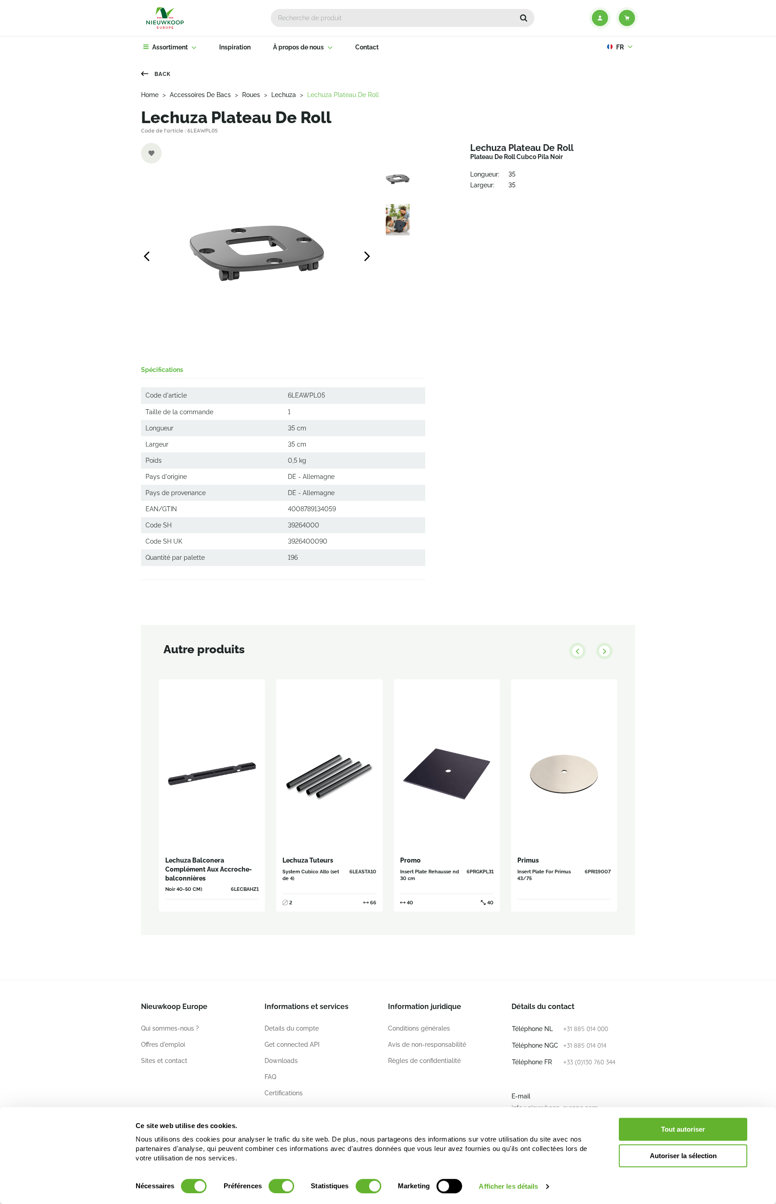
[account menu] (600, 18)
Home (150, 94)
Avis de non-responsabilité (427, 1044)
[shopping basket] (627, 18)
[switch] (281, 1186)
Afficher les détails (508, 1186)
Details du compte (292, 1028)
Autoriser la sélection (683, 1156)
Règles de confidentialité (424, 1060)
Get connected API (292, 1044)
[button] (523, 18)
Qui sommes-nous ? (170, 1028)
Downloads (281, 1060)
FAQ (270, 1076)
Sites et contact (164, 1060)
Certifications (284, 1093)
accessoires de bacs (200, 94)
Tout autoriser (683, 1129)
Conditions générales (419, 1028)
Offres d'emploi (163, 1044)
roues (251, 94)
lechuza (283, 94)
